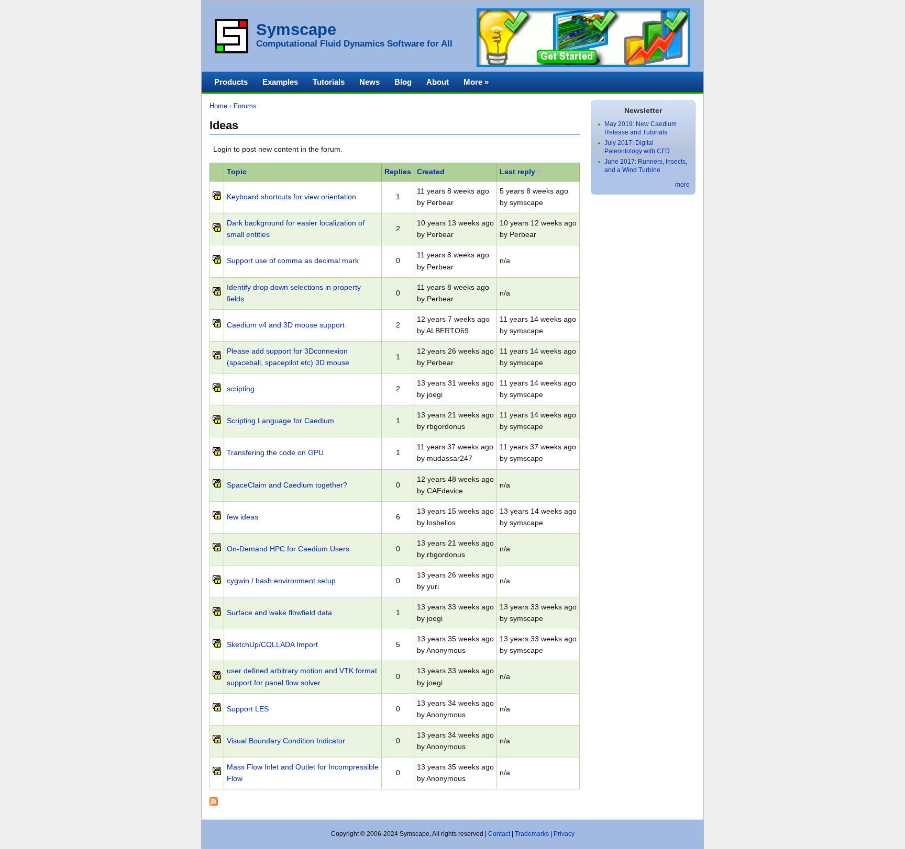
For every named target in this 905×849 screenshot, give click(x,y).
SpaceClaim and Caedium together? (287, 485)
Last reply (517, 172)
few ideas (242, 517)
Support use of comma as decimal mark (293, 261)
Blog (403, 81)
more (682, 184)
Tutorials (329, 81)
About (437, 81)
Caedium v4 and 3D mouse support (286, 325)
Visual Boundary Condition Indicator (286, 741)
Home (218, 106)
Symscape (296, 29)
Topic (237, 172)
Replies (397, 172)
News (369, 81)
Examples (280, 81)
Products (231, 81)
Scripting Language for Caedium (280, 421)
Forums (245, 106)
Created (431, 172)
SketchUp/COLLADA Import (272, 645)
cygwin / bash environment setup (281, 581)
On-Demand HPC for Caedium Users (288, 549)
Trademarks (532, 833)
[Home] (231, 51)
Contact (499, 833)
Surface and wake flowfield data (279, 613)
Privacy (564, 833)
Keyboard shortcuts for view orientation (291, 197)
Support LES (248, 709)
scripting (241, 389)
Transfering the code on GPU (275, 453)
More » (476, 81)
